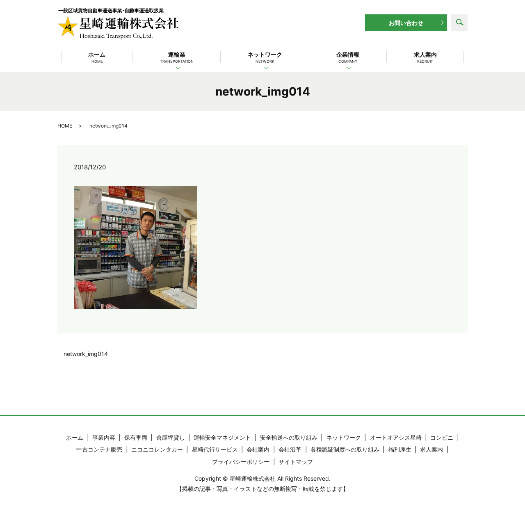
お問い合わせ (406, 22)
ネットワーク (265, 57)
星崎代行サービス (215, 449)
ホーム (96, 57)
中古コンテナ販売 (99, 449)
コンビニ (441, 437)
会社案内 (258, 449)
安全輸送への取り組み (288, 437)
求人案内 (425, 57)
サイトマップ (295, 461)
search (459, 22)
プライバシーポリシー (240, 461)
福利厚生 (399, 449)
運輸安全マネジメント (222, 437)
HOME (64, 126)
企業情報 (347, 57)
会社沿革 (289, 449)
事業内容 (103, 437)
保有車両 (135, 437)
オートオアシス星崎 (396, 437)
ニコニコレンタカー (157, 449)
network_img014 (86, 353)
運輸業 (177, 57)
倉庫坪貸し (170, 437)
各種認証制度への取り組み (344, 449)
